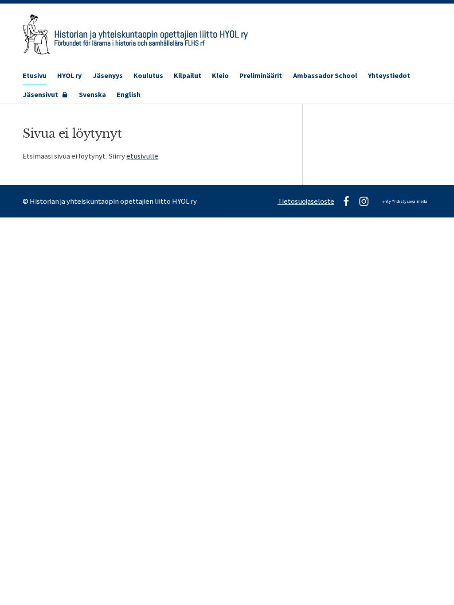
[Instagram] (364, 201)
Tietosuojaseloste (306, 201)
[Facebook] (346, 201)
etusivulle (142, 156)
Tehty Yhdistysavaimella (404, 201)
